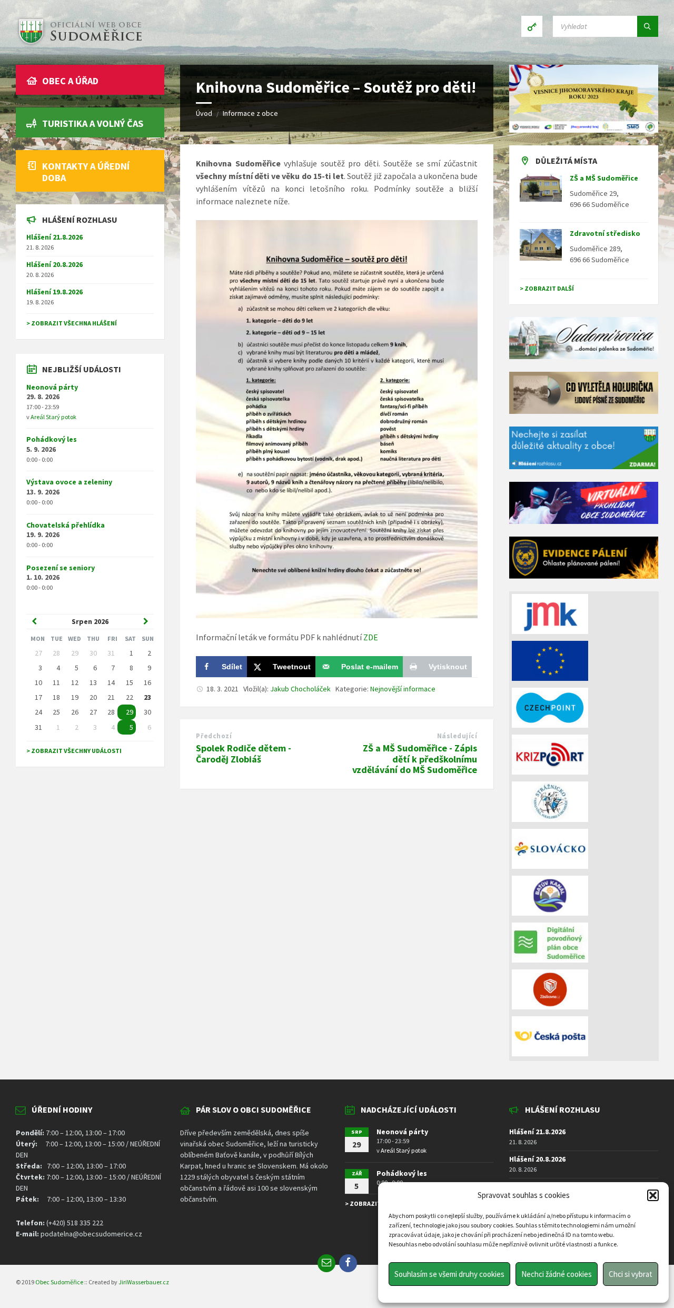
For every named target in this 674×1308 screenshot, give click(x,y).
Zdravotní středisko (605, 233)
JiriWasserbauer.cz (143, 1282)
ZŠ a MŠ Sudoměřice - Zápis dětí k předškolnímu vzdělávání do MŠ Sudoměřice (414, 759)
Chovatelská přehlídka (65, 525)
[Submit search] (647, 26)
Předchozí (214, 735)
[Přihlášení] (531, 26)
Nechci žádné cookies (556, 1274)
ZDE (370, 637)
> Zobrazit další (547, 288)
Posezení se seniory (60, 567)
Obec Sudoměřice (59, 1282)
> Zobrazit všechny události (74, 751)
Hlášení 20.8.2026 (54, 264)
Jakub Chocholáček (300, 688)
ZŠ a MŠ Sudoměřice (604, 178)
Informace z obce (250, 113)
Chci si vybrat (630, 1274)
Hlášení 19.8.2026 (54, 291)
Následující (457, 735)
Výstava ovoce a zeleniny (69, 482)
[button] (653, 1195)
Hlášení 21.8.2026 (54, 237)
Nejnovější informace (402, 688)
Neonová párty (52, 387)
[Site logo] (79, 44)
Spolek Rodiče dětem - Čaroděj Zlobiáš (243, 753)
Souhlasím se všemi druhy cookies (449, 1274)
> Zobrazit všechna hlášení (71, 323)
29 (129, 712)
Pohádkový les (51, 439)
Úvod (204, 113)
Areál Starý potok (53, 417)
